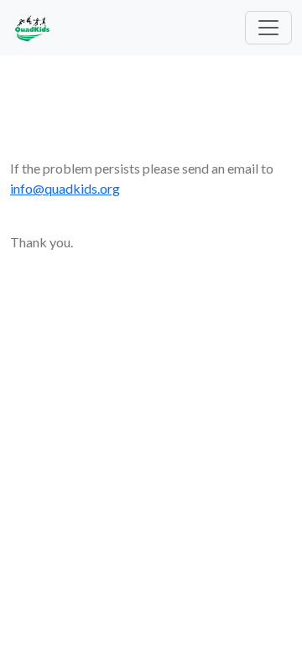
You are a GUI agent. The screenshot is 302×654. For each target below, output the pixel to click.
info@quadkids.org (65, 188)
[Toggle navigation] (268, 27)
